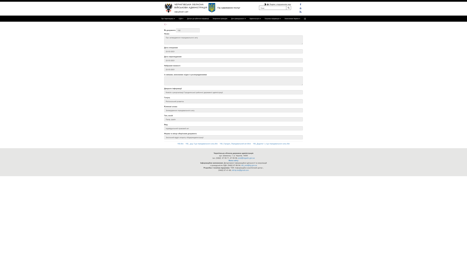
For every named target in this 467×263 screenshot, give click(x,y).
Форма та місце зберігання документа (180, 133)
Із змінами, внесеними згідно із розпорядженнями (185, 74)
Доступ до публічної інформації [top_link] (198, 18)
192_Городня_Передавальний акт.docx (235, 143)
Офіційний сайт (181, 11)
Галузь (167, 97)
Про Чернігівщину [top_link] (167, 18)
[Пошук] (288, 8)
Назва (166, 33)
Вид (166, 124)
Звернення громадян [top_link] (220, 18)
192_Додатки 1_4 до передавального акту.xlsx (271, 143)
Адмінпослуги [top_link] (254, 18)
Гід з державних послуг (228, 8)
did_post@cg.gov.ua (249, 165)
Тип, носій (168, 115)
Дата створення (171, 47)
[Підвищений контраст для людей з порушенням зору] (265, 4)
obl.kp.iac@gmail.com (240, 170)
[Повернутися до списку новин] (165, 24)
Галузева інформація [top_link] (272, 18)
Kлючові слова (170, 106)
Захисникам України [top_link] (291, 18)
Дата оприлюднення (172, 56)
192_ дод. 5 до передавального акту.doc (201, 143)
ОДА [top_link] (180, 18)
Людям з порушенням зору (280, 4)
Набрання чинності (172, 65)
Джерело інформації (173, 88)
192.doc (180, 143)
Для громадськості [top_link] (237, 18)
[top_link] (305, 19)
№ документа (169, 30)
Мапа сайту (233, 160)
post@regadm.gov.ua (246, 158)
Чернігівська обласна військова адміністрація (190, 6)
